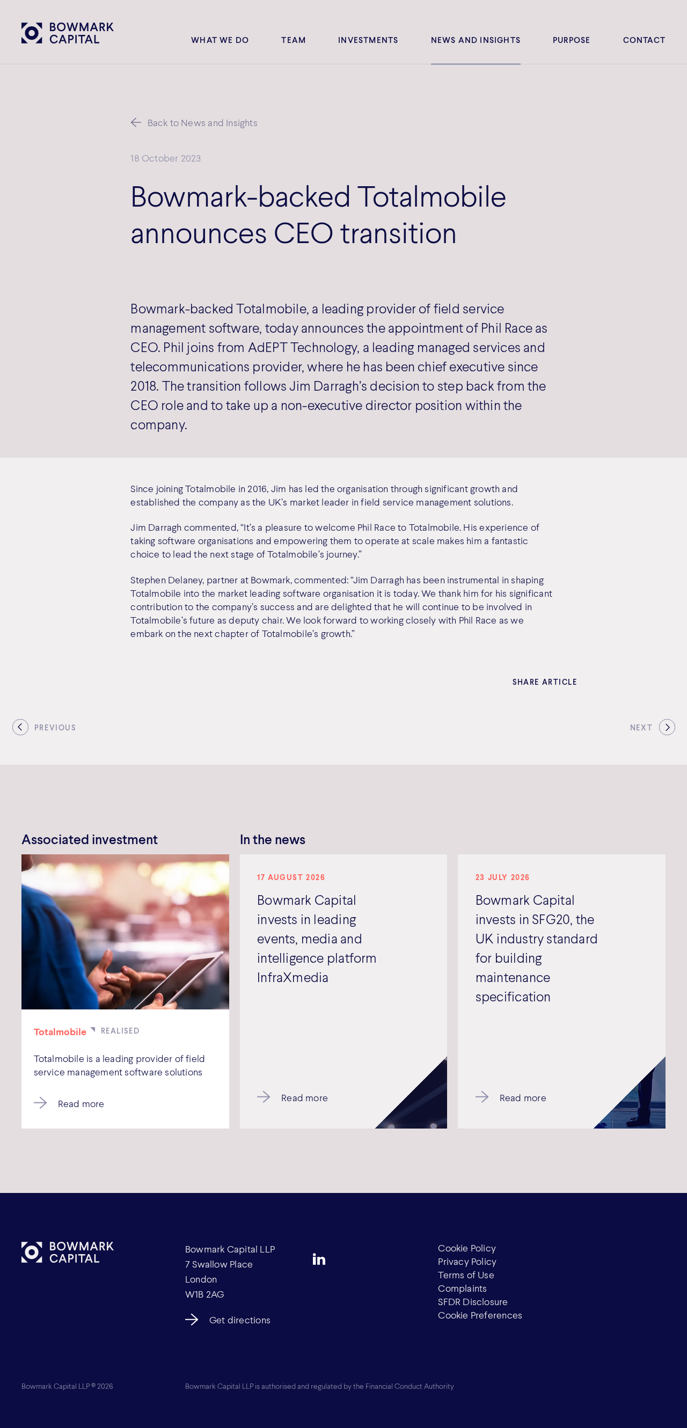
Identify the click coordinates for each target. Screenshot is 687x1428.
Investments (368, 40)
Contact (644, 40)
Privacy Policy (467, 1261)
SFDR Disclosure (473, 1301)
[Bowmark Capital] (67, 32)
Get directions (240, 1320)
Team (293, 40)
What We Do (220, 40)
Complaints (462, 1288)
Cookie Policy (467, 1248)
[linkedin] (319, 1259)
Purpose (571, 40)
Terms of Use (466, 1274)
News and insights (476, 40)
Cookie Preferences (480, 1315)
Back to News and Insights (203, 122)
